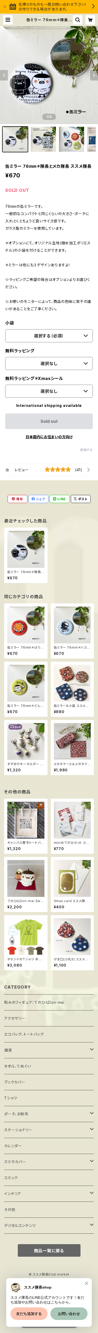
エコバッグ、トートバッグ (24, 1034)
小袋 (9, 323)
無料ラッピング (19, 350)
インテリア (12, 1193)
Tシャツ (10, 1098)
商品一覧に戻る (49, 1250)
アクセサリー (14, 1018)
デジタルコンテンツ (20, 1225)
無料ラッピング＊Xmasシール (34, 378)
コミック (11, 1177)
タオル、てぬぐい (17, 1066)
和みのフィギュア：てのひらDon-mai (34, 1002)
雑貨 (8, 1050)
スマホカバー (15, 1161)
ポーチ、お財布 (16, 1114)
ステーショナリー (18, 1130)
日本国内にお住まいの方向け (49, 437)
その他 (9, 1209)
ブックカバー (14, 1082)
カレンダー (13, 1146)
